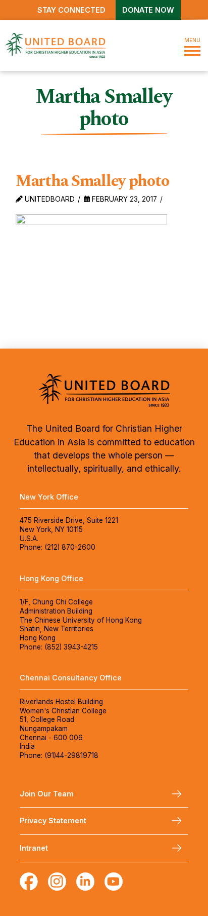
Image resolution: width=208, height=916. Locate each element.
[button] (192, 45)
